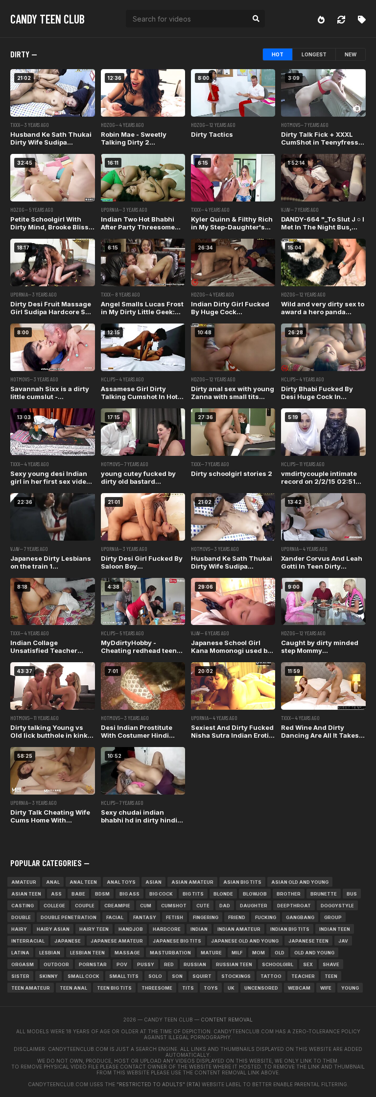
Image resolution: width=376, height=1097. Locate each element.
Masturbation (170, 952)
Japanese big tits (177, 941)
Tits (188, 988)
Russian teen (234, 964)
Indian (199, 929)
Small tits (124, 976)
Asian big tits (242, 882)
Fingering (205, 917)
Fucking (265, 917)
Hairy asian (53, 929)
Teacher (303, 976)
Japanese (67, 941)
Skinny (48, 976)
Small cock (83, 976)
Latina (20, 952)
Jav (343, 941)
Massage (127, 952)
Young (350, 988)
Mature (211, 952)
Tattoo (271, 976)
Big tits (193, 894)
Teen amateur (30, 988)
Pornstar (93, 964)
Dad (224, 905)
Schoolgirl (277, 964)
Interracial (28, 941)
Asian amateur (192, 882)
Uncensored (261, 988)
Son (177, 976)
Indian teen (334, 929)
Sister (20, 976)
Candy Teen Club (47, 19)
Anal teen (83, 882)
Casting (22, 905)
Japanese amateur (117, 941)
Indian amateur (238, 929)
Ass (56, 894)
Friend (236, 917)
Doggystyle (337, 905)
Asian (153, 882)
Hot (277, 54)
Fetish (174, 917)
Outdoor (56, 964)
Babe (78, 894)
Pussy (145, 964)
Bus (352, 894)
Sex (308, 964)
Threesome (156, 988)
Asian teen (26, 894)
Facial (114, 917)
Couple (84, 905)
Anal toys (121, 882)
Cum (145, 905)
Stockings (236, 976)
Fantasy (144, 917)
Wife (325, 988)
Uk (231, 988)
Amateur (23, 882)
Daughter (253, 905)
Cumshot (174, 905)
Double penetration (68, 917)
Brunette (323, 894)
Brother (289, 894)
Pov (122, 964)
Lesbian (49, 952)
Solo (155, 976)
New (350, 54)
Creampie (117, 905)
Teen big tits (114, 988)
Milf (237, 952)
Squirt (202, 976)
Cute (203, 905)
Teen (331, 976)
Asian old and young (300, 882)
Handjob (130, 929)
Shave (331, 964)
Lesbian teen (87, 952)
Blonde (223, 894)
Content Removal (227, 1019)
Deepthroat (294, 905)
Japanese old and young (245, 941)
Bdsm (102, 894)
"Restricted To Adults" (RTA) (158, 1084)
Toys (211, 988)
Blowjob (255, 894)
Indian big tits (289, 929)
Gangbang (300, 917)
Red (169, 964)
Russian (195, 964)
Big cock (161, 894)
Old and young (314, 952)
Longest (314, 54)
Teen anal (73, 988)
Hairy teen (94, 929)
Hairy (19, 929)
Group (333, 917)
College (54, 905)
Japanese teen (308, 941)
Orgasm (22, 964)
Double (21, 917)
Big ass (129, 894)
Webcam (299, 988)
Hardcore (167, 929)
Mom (258, 952)
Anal (53, 882)
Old (279, 952)
